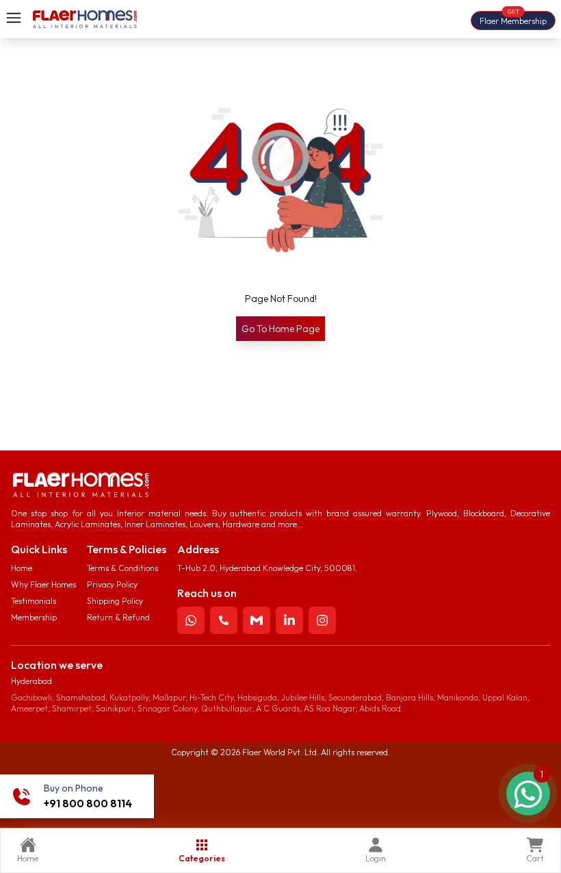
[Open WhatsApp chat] (528, 793)
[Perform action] (191, 620)
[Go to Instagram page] (322, 620)
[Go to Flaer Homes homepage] (85, 19)
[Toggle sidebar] (13, 18)
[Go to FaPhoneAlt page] (223, 620)
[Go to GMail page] (256, 620)
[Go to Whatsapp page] (191, 620)
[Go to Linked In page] (289, 620)
